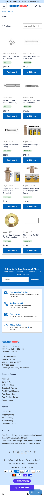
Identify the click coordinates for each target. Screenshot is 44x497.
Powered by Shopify (33, 460)
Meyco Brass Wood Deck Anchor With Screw (31, 191)
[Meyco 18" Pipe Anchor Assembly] (12, 86)
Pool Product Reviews (10, 397)
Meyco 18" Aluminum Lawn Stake (31, 57)
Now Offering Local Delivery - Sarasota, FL (22, 1)
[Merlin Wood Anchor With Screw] (12, 42)
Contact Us (6, 382)
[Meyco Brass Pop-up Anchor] (32, 130)
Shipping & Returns (9, 388)
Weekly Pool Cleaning (10, 391)
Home (4, 12)
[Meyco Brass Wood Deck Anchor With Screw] (32, 174)
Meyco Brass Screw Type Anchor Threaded (11, 191)
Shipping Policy (8, 414)
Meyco (10, 12)
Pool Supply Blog (8, 394)
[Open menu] (4, 5)
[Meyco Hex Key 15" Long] (32, 221)
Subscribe (35, 280)
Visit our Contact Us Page (19, 307)
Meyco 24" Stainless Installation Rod (31, 101)
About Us (5, 379)
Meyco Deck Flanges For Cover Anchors (11, 236)
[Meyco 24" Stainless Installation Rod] (32, 86)
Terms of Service (9, 424)
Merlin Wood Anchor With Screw (11, 57)
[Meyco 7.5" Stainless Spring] (12, 130)
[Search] (32, 5)
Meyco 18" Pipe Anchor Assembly (10, 101)
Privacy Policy (7, 420)
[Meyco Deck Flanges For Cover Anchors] (12, 221)
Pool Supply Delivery (17, 460)
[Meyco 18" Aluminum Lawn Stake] (32, 42)
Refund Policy (7, 418)
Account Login (7, 400)
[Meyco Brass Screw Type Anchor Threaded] (12, 174)
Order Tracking (8, 385)
